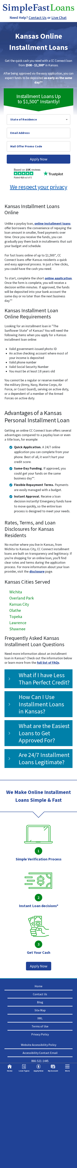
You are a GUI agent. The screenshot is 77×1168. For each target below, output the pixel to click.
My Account (53, 1071)
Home (38, 986)
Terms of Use (40, 1026)
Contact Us (38, 17)
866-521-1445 (40, 1061)
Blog (40, 1002)
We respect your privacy (38, 186)
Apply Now (38, 159)
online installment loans (52, 223)
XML (40, 1018)
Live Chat (59, 17)
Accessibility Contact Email (40, 1053)
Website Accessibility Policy (38, 1045)
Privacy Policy (40, 1034)
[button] (38, 119)
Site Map (40, 1010)
